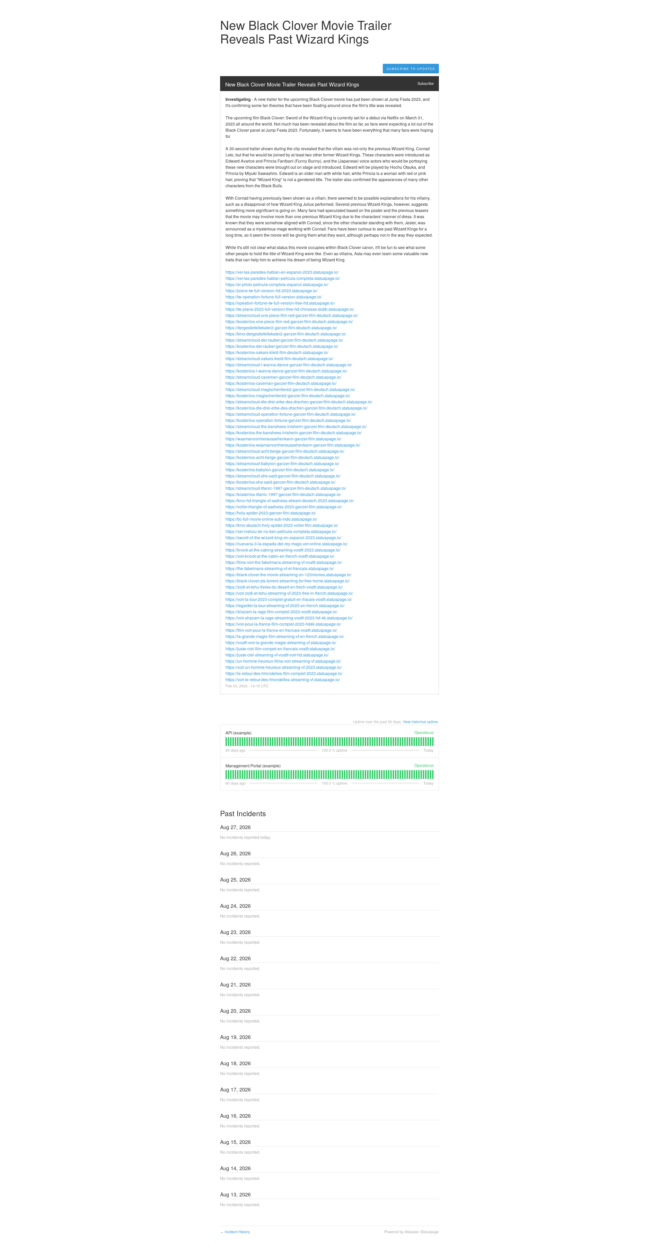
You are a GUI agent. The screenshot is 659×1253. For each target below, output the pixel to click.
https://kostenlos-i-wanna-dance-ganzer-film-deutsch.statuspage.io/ (286, 371)
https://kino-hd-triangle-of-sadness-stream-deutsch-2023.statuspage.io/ (290, 500)
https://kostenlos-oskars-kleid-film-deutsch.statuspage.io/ (277, 352)
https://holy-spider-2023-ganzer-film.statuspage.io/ (271, 513)
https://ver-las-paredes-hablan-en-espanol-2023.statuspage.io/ (282, 272)
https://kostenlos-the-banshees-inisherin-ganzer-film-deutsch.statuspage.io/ (294, 433)
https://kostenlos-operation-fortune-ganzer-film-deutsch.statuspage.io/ (288, 420)
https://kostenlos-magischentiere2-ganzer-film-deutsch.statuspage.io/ (288, 395)
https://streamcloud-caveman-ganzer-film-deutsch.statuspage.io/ (283, 377)
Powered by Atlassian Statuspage (411, 1231)
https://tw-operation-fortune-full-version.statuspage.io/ (274, 297)
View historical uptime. (421, 721)
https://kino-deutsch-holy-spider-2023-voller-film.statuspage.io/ (282, 525)
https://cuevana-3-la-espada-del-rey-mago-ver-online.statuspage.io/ (287, 544)
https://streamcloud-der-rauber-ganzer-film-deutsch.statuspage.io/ (284, 340)
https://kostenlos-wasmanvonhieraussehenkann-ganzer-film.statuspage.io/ (293, 445)
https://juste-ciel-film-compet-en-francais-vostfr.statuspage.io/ (280, 649)
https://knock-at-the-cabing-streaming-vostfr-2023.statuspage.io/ (283, 550)
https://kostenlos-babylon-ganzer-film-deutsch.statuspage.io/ (280, 470)
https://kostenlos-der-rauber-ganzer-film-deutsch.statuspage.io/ (282, 346)
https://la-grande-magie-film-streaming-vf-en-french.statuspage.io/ (285, 636)
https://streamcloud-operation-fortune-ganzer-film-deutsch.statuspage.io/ (291, 414)
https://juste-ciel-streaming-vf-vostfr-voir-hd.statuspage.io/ (277, 655)
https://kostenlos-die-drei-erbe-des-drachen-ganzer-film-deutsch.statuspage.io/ (296, 408)
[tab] (226, 741)
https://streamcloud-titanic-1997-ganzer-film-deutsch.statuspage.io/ (286, 488)
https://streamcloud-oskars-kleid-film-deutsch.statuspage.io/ (279, 358)
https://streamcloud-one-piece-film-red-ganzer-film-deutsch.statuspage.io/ (292, 315)
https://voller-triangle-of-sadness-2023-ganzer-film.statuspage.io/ (284, 507)
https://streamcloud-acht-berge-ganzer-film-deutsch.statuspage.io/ (285, 451)
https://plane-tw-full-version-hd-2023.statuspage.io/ (271, 291)
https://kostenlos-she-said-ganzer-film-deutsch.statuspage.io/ (280, 482)
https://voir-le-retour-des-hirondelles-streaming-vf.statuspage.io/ (283, 679)
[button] (411, 69)
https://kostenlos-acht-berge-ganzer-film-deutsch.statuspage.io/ (282, 457)
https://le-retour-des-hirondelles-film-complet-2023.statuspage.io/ (284, 673)
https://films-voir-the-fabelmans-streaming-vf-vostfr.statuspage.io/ (284, 562)
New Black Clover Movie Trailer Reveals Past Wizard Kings (292, 84)
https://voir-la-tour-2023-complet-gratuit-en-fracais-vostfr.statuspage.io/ (289, 599)
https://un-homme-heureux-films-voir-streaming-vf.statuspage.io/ (283, 661)
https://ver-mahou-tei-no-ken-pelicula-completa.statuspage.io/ (281, 531)
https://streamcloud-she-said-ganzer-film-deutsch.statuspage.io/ (283, 476)
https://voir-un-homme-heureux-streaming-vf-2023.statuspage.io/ (284, 667)
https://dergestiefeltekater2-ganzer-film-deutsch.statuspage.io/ (281, 328)
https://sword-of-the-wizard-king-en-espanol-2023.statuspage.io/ (283, 537)
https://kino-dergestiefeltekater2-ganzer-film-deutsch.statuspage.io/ (286, 334)
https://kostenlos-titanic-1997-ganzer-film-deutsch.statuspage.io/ (283, 494)
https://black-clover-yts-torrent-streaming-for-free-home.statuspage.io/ (288, 581)
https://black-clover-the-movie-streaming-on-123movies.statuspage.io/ (288, 574)
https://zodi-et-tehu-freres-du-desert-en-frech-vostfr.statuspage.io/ (284, 587)
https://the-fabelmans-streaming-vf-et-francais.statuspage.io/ (280, 568)
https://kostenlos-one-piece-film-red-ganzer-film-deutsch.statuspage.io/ (289, 321)
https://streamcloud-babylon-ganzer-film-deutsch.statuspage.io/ (282, 463)
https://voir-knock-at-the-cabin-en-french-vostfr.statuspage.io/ (280, 556)
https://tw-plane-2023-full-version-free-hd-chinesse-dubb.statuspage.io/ (290, 309)
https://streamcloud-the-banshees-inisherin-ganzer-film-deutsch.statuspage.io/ (296, 426)
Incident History (235, 1231)
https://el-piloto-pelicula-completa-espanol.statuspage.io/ (277, 284)
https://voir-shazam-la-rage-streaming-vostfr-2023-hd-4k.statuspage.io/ (289, 618)
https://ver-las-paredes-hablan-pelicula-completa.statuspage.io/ (283, 278)
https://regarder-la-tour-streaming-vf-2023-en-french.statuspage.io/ (285, 605)
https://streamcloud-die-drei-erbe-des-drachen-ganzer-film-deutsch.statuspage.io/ (299, 402)
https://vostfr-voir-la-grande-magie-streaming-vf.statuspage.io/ (281, 642)
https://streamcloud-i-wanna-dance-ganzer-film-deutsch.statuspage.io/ (289, 365)
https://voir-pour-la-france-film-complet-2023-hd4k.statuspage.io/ (283, 624)
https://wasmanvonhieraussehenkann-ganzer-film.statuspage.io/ (283, 439)
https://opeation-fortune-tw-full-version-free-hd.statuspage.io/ (280, 303)
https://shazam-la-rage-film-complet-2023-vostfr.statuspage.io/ (281, 612)
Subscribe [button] (426, 83)
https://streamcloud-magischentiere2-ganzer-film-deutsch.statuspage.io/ (290, 389)
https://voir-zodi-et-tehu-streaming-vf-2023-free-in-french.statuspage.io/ (289, 593)
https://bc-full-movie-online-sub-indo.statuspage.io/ (271, 519)
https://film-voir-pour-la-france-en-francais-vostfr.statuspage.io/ (281, 630)
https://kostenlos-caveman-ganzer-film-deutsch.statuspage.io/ (281, 383)
